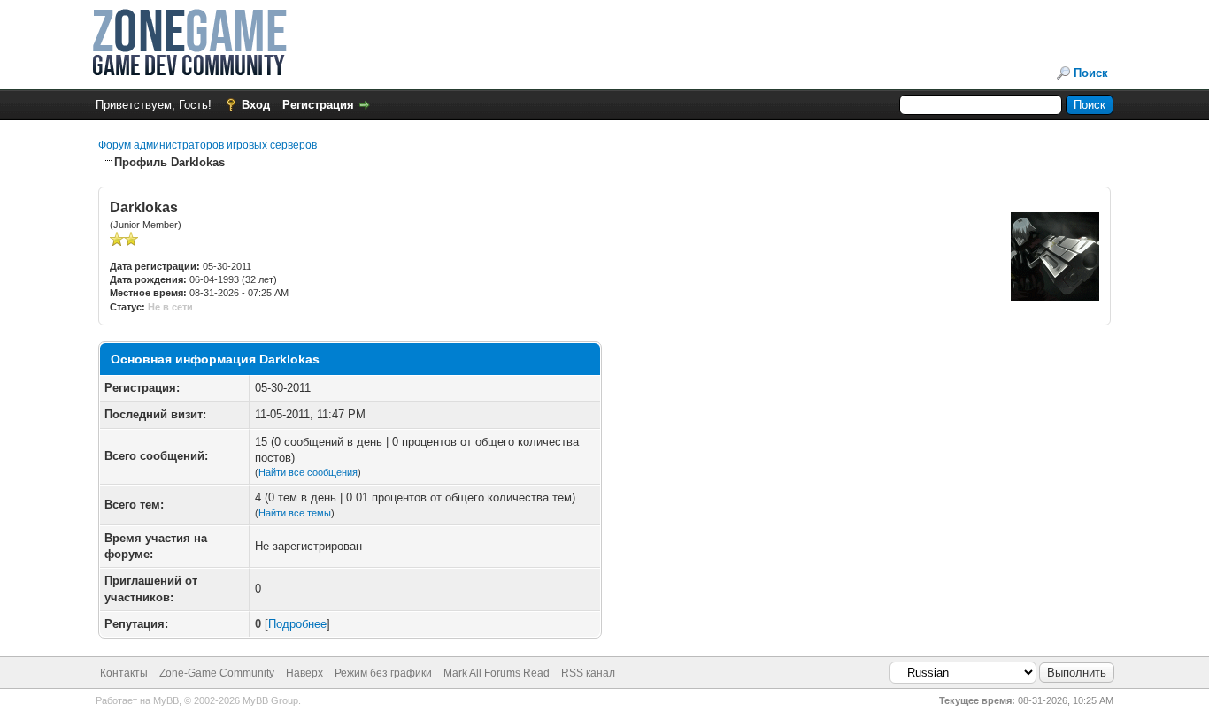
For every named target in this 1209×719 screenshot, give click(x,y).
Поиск (1091, 73)
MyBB (166, 700)
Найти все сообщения (308, 472)
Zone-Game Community (216, 673)
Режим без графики (383, 673)
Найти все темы (294, 513)
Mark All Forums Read (496, 673)
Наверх (304, 673)
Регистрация (318, 104)
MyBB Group (270, 700)
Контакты (124, 673)
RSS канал (588, 673)
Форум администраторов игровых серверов (207, 145)
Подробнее (297, 624)
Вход (256, 104)
